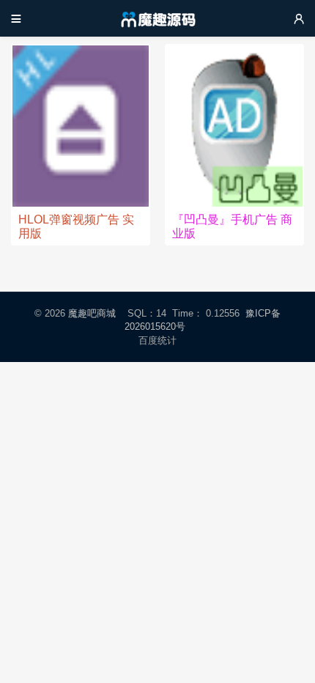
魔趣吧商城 (92, 313)
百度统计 (157, 340)
